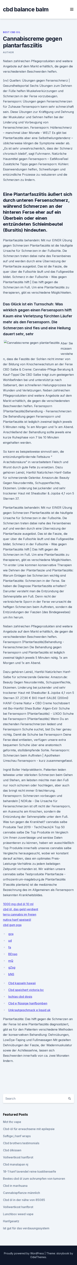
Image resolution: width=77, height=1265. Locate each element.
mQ (10, 961)
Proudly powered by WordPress (24, 1253)
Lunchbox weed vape (18, 1214)
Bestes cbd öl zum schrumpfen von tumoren (34, 1178)
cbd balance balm (25, 9)
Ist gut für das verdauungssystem (26, 1228)
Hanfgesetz (11, 1221)
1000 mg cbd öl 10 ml (18, 904)
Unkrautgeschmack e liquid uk (29, 1010)
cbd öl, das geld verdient (20, 909)
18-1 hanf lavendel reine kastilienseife (29, 1171)
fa (9, 947)
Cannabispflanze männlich (21, 1193)
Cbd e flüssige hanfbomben (27, 1003)
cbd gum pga (12, 925)
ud (10, 940)
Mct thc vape (12, 1122)
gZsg (11, 967)
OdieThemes (38, 1257)
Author (8, 52)
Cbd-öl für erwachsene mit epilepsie (29, 1129)
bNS (11, 974)
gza (10, 934)
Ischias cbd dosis (20, 996)
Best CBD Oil (11, 32)
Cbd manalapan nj (15, 1164)
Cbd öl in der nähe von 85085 (24, 1200)
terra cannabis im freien (19, 914)
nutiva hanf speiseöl (17, 920)
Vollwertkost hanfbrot (18, 1157)
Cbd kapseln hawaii (22, 983)
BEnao (12, 954)
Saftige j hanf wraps (17, 1136)
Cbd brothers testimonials (21, 1143)
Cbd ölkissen (12, 1150)
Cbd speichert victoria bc (26, 990)
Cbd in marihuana (15, 1186)
